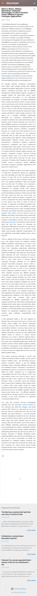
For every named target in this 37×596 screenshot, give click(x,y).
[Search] (34, 4)
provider (30, 405)
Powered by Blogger (19, 589)
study (28, 76)
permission (12, 222)
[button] (34, 9)
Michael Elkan (22, 592)
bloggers (8, 76)
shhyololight (12, 3)
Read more (31, 530)
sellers (14, 213)
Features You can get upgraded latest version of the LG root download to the (16, 562)
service (25, 405)
